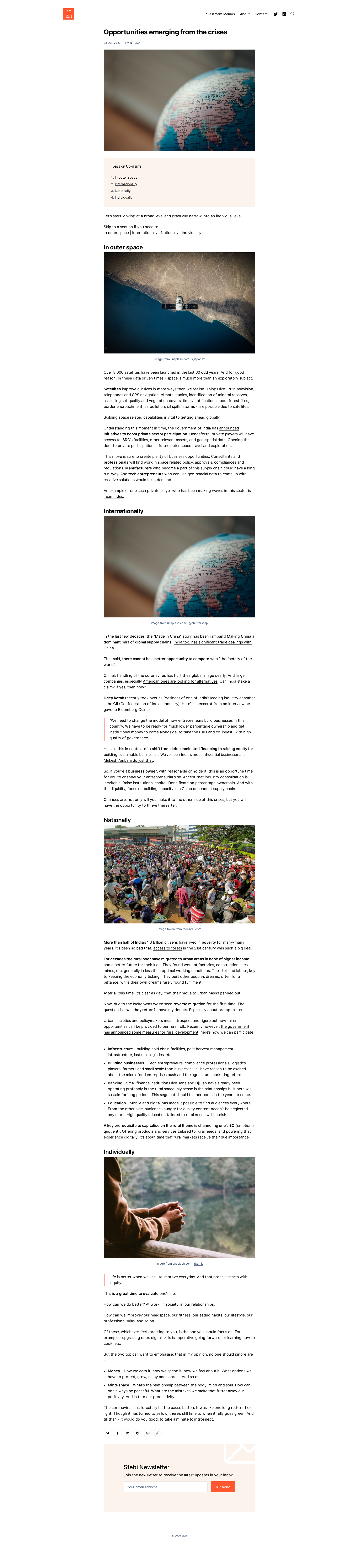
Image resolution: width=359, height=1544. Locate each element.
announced (229, 428)
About (245, 14)
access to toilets (167, 948)
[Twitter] (276, 14)
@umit (198, 1263)
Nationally (123, 191)
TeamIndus (113, 496)
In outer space (126, 177)
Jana (182, 1083)
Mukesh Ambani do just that (128, 760)
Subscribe (223, 1487)
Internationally (126, 184)
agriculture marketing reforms (218, 1074)
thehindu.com (192, 929)
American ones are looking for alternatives (180, 681)
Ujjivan (201, 1083)
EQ (232, 1125)
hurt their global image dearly (200, 675)
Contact (261, 14)
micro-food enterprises (146, 1074)
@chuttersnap (198, 623)
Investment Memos (220, 14)
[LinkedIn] (284, 14)
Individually (124, 197)
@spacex (198, 359)
